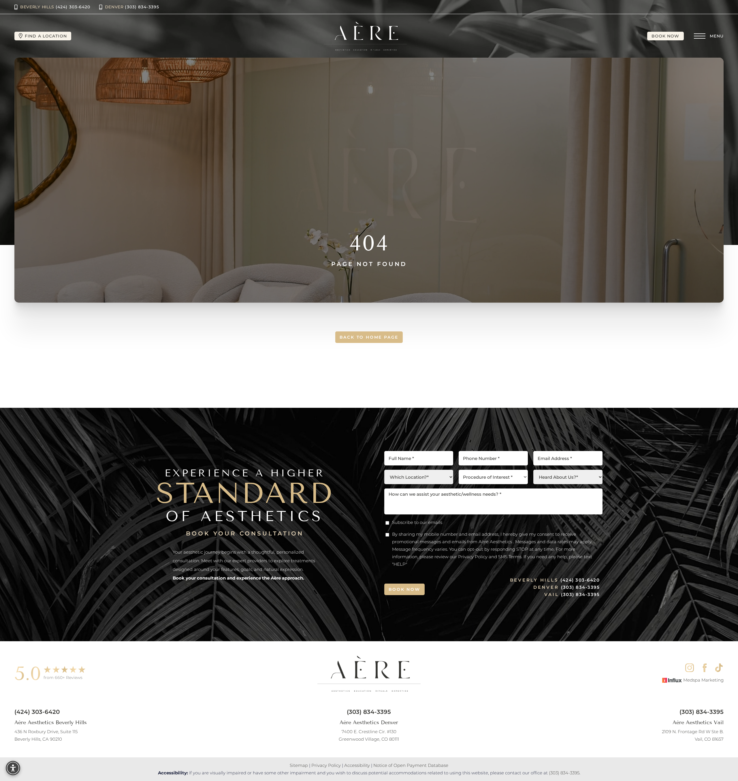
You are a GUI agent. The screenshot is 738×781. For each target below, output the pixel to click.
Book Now (665, 36)
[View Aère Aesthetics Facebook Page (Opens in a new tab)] (705, 667)
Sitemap (299, 765)
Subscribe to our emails (417, 522)
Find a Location (46, 36)
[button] (699, 36)
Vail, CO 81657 (693, 735)
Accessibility (357, 765)
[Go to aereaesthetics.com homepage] (365, 36)
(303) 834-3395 (580, 587)
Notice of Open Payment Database (410, 765)
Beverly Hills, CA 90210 (46, 735)
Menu (717, 36)
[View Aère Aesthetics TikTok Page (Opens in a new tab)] (719, 667)
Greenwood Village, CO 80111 (369, 735)
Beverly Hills (55, 7)
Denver (132, 7)
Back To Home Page (369, 337)
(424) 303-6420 (580, 580)
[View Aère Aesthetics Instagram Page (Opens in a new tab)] (689, 667)
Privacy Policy (326, 765)
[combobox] (493, 477)
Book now (404, 589)
